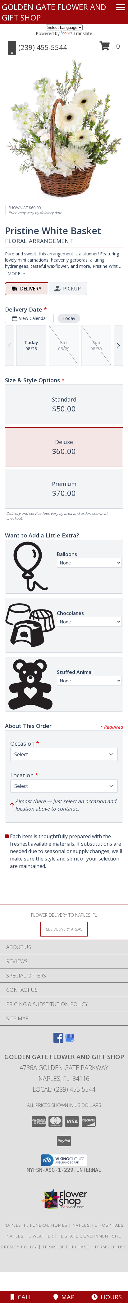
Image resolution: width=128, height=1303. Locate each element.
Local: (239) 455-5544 (64, 1089)
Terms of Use (110, 1247)
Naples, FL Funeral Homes (35, 1225)
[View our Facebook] (58, 1040)
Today (68, 318)
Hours (110, 1297)
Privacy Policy (19, 1247)
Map (66, 1297)
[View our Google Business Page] (70, 1040)
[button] (109, 48)
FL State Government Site (90, 1236)
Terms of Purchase (65, 1247)
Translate (82, 33)
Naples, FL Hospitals (98, 1225)
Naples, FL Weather (30, 1236)
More (13, 273)
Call (23, 1297)
